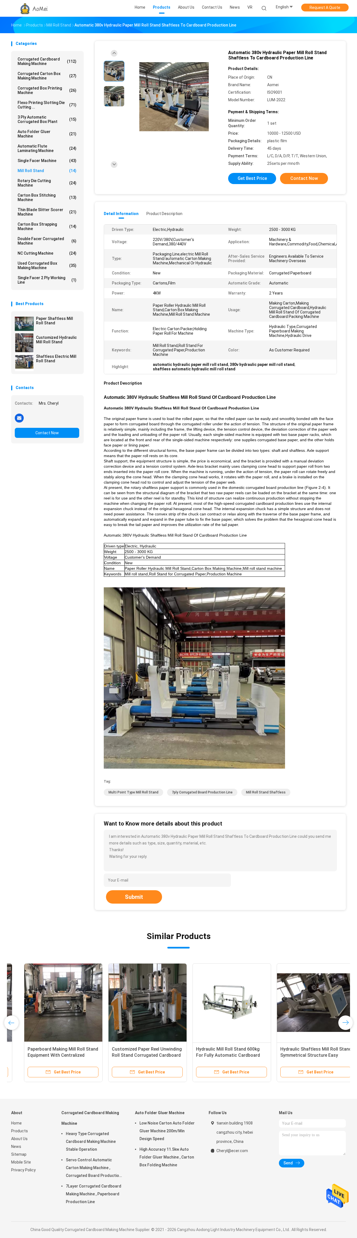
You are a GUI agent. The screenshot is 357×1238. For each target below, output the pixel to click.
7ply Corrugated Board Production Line (202, 792)
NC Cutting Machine (47, 253)
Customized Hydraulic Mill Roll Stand (56, 339)
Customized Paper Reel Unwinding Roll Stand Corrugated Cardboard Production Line (134, 1055)
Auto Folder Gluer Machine (47, 133)
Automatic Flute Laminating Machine (47, 148)
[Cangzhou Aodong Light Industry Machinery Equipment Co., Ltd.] (32, 8)
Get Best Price (252, 178)
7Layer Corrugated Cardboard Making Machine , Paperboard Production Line (93, 1194)
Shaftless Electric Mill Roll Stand (56, 358)
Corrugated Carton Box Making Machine (47, 75)
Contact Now (47, 433)
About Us (19, 1138)
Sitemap (18, 1154)
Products (19, 1131)
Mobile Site (21, 1162)
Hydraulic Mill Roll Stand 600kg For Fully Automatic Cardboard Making (215, 1055)
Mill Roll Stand (47, 170)
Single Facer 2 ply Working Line (47, 280)
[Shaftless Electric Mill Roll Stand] (24, 361)
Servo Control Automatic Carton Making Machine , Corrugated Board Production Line (93, 1168)
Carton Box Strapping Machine (47, 226)
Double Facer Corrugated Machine (47, 241)
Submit (134, 897)
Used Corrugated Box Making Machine (47, 265)
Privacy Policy (23, 1170)
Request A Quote (325, 7)
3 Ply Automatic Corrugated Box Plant (47, 119)
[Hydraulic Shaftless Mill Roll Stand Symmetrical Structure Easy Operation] (303, 1003)
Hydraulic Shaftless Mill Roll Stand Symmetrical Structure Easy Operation (303, 1055)
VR (249, 7)
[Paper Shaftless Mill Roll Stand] (24, 323)
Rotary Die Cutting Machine (47, 182)
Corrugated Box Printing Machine (47, 90)
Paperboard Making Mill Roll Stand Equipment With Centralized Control (50, 1055)
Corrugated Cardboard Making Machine (47, 61)
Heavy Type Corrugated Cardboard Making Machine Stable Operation (91, 1141)
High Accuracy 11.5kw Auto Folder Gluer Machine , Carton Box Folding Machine (166, 1157)
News (16, 1146)
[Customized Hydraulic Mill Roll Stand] (24, 342)
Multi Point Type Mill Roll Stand (133, 792)
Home (16, 1123)
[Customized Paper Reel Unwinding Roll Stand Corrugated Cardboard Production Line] (135, 1003)
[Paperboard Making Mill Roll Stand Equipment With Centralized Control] (50, 1003)
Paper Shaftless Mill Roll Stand (54, 320)
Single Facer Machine (47, 160)
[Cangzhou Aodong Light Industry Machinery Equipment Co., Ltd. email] (19, 417)
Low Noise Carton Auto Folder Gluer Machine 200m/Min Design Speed (167, 1131)
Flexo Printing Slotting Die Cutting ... (47, 104)
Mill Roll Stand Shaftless (266, 792)
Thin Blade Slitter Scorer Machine (47, 211)
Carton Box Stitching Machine (47, 197)
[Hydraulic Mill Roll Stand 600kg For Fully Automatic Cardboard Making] (219, 1003)
